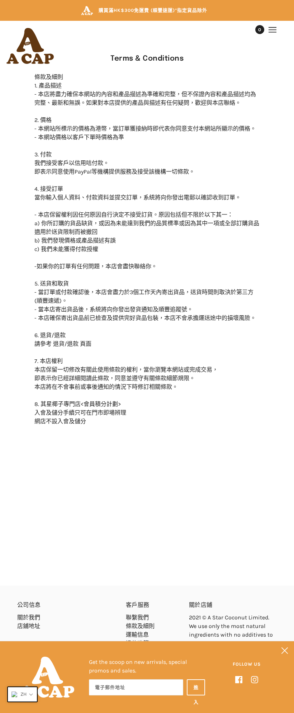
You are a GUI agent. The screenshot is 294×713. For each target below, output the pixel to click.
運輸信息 (137, 634)
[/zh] (30, 46)
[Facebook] (241, 679)
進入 (196, 690)
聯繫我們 (137, 617)
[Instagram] (252, 679)
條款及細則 (140, 626)
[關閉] (284, 650)
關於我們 (28, 617)
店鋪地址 (28, 626)
